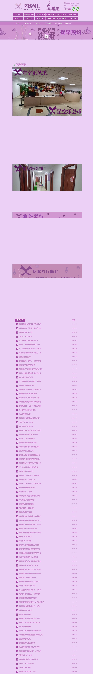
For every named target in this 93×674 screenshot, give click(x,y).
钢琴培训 (18, 18)
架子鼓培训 (61, 15)
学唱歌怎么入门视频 (25, 621)
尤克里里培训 (61, 18)
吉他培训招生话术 (25, 486)
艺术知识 (20, 449)
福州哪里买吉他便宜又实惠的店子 (30, 458)
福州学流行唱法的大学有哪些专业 (30, 519)
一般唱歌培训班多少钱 (26, 515)
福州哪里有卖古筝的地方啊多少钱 (30, 592)
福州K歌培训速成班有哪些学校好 (30, 662)
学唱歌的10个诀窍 (25, 670)
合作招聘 (58, 23)
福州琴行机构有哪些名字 (27, 494)
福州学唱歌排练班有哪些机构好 (29, 576)
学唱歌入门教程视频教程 (27, 568)
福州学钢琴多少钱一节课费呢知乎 (30, 535)
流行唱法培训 (29, 15)
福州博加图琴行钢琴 (25, 641)
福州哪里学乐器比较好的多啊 (28, 564)
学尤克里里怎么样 (25, 543)
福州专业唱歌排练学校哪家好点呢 (30, 502)
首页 (17, 23)
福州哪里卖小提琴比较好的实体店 (30, 453)
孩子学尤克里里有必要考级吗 (28, 596)
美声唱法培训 (51, 15)
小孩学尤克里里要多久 (26, 601)
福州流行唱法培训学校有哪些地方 (30, 646)
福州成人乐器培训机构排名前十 (29, 474)
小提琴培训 (51, 18)
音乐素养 (72, 15)
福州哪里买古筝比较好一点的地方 (30, 560)
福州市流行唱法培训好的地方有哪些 (31, 498)
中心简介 (28, 23)
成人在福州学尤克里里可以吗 (28, 470)
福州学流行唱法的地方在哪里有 (29, 605)
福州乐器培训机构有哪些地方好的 (30, 650)
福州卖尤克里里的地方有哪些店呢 (30, 613)
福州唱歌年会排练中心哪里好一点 (30, 654)
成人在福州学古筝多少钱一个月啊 (30, 478)
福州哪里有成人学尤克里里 (28, 572)
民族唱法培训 (40, 15)
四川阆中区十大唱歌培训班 (28, 658)
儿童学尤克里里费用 (25, 466)
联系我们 (68, 23)
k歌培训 (18, 15)
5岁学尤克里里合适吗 (26, 552)
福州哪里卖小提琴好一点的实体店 (30, 490)
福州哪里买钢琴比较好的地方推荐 (30, 531)
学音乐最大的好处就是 (26, 556)
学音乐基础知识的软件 (26, 507)
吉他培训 (29, 18)
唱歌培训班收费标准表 (26, 637)
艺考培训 (72, 18)
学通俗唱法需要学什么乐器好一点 (30, 482)
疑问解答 (48, 23)
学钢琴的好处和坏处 (25, 666)
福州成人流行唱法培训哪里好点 (29, 584)
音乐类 (38, 23)
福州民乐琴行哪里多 (25, 462)
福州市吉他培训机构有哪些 (28, 523)
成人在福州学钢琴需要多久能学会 (30, 511)
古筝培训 (39, 18)
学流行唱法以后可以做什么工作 (29, 527)
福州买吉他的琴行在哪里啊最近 (29, 588)
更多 (73, 449)
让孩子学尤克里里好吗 (26, 580)
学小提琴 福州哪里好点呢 (27, 539)
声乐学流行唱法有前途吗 (27, 629)
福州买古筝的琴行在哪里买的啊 (29, 625)
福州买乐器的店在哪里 (26, 633)
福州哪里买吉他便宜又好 (27, 609)
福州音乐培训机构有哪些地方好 (29, 547)
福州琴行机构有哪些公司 (27, 617)
